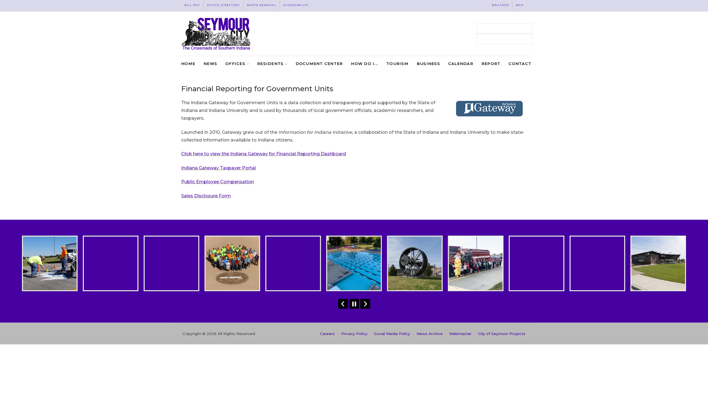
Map (520, 5)
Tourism (397, 63)
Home (188, 63)
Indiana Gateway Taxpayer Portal (218, 168)
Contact (520, 63)
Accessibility (296, 5)
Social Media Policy (392, 333)
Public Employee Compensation (217, 181)
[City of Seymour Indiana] (216, 33)
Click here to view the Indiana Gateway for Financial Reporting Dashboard (263, 153)
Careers (327, 333)
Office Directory (223, 5)
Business (428, 63)
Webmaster (460, 333)
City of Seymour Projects (501, 333)
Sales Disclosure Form (206, 195)
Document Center (319, 63)
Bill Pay (192, 5)
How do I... (364, 63)
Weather (500, 5)
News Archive (430, 333)
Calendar (460, 63)
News (210, 63)
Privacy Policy (354, 333)
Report (491, 63)
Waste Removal (261, 5)
